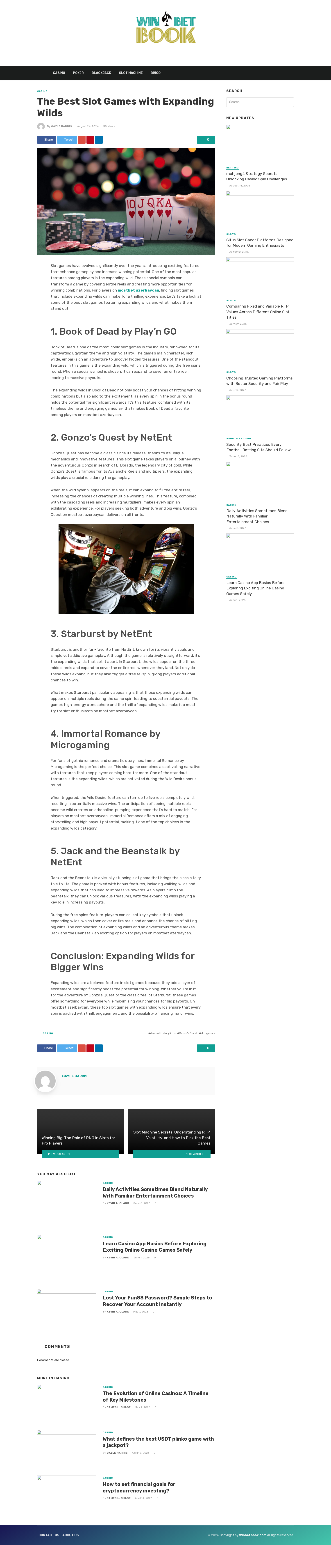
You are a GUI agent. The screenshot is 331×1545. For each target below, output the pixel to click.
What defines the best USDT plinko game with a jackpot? (158, 1442)
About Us (70, 1535)
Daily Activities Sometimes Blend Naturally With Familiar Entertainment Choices (155, 1192)
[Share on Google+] (82, 140)
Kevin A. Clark (118, 1203)
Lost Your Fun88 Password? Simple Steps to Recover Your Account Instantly (157, 1301)
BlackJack (101, 73)
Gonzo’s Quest (188, 1033)
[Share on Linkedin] (99, 140)
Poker (78, 73)
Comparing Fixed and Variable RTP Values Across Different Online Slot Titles (258, 312)
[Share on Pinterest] (90, 140)
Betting (232, 167)
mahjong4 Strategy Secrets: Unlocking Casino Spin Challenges (256, 176)
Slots (231, 234)
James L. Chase (119, 1407)
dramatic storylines (162, 1033)
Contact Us (49, 1535)
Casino (59, 73)
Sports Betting (238, 438)
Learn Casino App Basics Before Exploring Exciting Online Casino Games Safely (154, 1247)
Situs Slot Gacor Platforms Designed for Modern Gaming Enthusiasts (259, 243)
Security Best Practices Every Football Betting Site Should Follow (258, 447)
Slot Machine (131, 73)
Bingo (156, 73)
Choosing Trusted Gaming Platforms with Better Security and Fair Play (259, 381)
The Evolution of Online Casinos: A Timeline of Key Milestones (156, 1396)
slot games (208, 1033)
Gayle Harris (61, 126)
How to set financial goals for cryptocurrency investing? (139, 1487)
